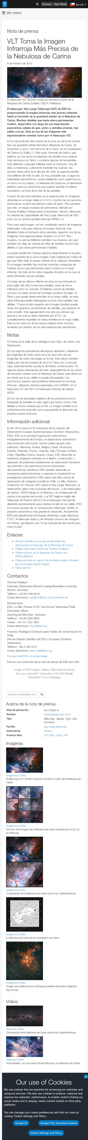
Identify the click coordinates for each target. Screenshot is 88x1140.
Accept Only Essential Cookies (58, 1123)
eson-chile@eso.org (41, 650)
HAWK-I (48, 731)
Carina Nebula (51, 714)
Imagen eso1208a (15, 775)
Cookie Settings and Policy (46, 1132)
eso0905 (46, 200)
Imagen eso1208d (16, 934)
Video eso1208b (15, 1059)
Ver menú (13, 13)
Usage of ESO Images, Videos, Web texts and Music (44, 669)
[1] (32, 152)
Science (46, 4)
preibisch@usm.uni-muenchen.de (49, 597)
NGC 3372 (65, 714)
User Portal (60, 4)
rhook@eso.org (38, 625)
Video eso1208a (15, 1029)
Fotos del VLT (23, 567)
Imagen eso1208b (16, 825)
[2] (62, 219)
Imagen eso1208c (15, 890)
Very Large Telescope (55, 726)
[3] (17, 247)
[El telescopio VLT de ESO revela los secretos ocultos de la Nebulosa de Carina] (44, 82)
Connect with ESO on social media (27, 656)
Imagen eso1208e (15, 982)
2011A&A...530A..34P (56, 735)
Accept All (21, 1123)
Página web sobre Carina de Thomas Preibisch (42, 548)
